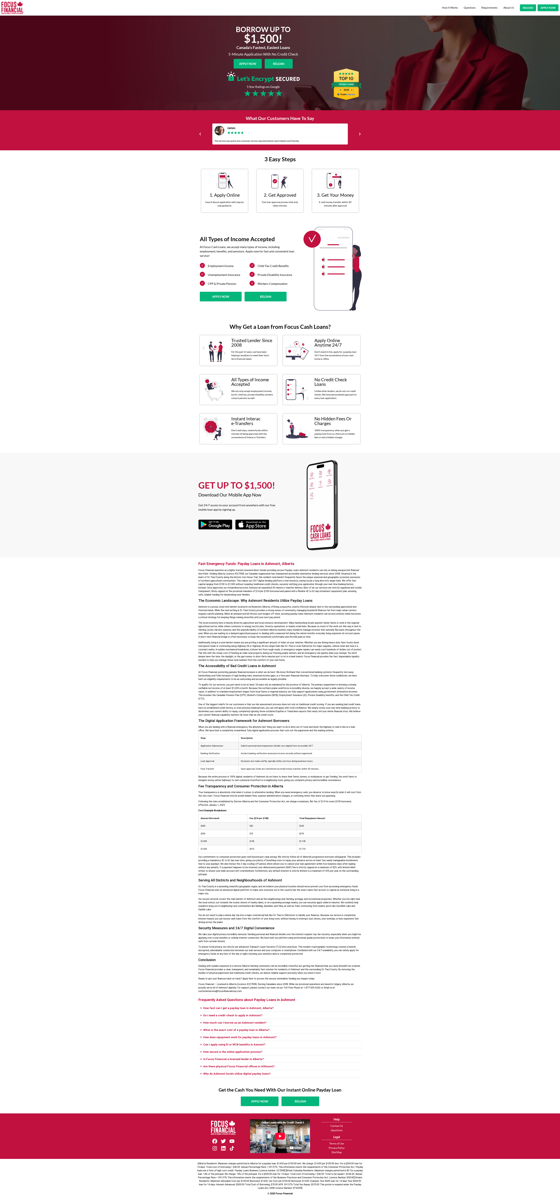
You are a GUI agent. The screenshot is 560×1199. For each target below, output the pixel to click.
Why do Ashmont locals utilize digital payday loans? (237, 1073)
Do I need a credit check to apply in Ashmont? (232, 1015)
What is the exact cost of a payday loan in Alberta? (236, 1030)
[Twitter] (223, 1141)
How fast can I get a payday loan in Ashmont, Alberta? (238, 1008)
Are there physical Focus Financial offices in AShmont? (239, 1066)
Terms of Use (336, 1143)
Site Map (336, 1152)
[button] (200, 134)
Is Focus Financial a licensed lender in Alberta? (233, 1059)
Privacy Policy (337, 1147)
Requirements (489, 7)
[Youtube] (232, 1141)
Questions (470, 7)
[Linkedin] (223, 1148)
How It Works (450, 7)
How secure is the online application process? (232, 1051)
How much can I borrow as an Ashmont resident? (234, 1022)
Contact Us (336, 1125)
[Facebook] (214, 1141)
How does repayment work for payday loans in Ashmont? (239, 1037)
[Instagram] (214, 1148)
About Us (508, 7)
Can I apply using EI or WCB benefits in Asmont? (234, 1044)
